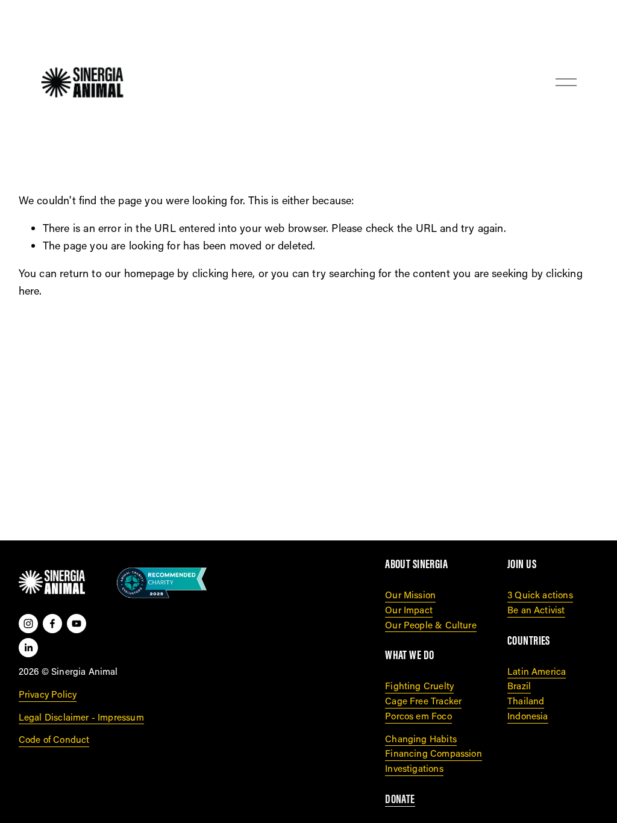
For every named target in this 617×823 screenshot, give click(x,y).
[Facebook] (52, 623)
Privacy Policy (48, 694)
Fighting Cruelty (419, 686)
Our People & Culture (431, 625)
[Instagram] (28, 623)
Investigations (414, 768)
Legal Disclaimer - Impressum (81, 717)
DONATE (400, 799)
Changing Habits (421, 739)
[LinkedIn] (28, 647)
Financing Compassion (433, 753)
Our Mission (410, 595)
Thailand (525, 701)
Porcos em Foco (418, 716)
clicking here (222, 273)
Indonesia (527, 716)
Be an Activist (536, 610)
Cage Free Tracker (423, 701)
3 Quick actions (540, 595)
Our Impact (409, 610)
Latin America (536, 671)
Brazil (519, 686)
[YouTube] (76, 623)
